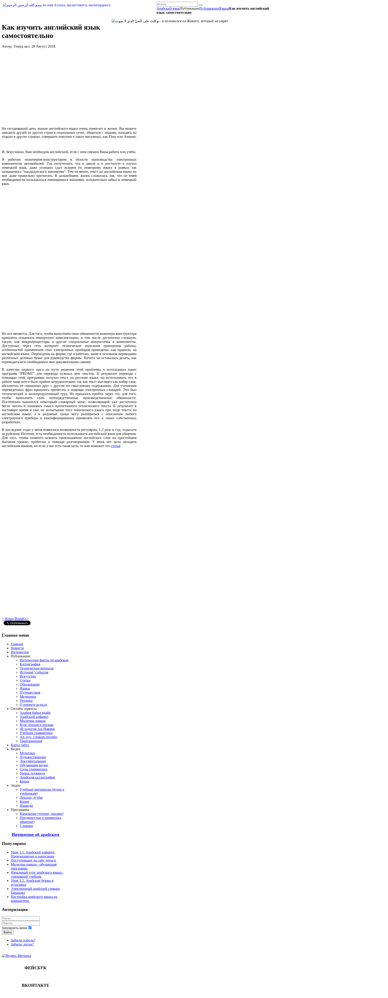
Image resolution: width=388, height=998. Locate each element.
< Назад (8, 619)
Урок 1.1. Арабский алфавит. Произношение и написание (33, 854)
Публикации (209, 8)
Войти (8, 932)
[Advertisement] (69, 87)
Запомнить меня (14, 928)
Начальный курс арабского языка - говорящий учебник (37, 874)
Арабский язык (168, 8)
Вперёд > (22, 619)
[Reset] (201, 5)
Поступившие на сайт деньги (33, 860)
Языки (224, 8)
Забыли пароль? (23, 940)
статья (115, 446)
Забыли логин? (22, 944)
